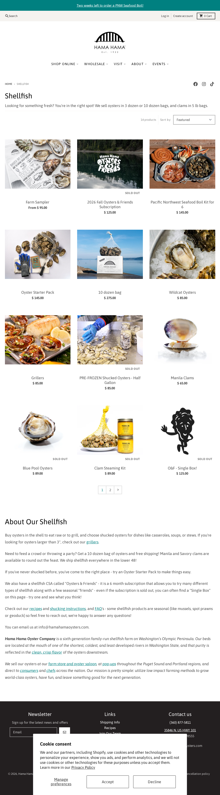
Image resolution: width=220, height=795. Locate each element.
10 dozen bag (109, 292)
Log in (165, 16)
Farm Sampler (37, 202)
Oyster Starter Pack (37, 292)
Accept (108, 782)
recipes (35, 608)
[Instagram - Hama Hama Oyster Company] (204, 84)
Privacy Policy (83, 767)
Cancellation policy (197, 773)
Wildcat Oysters (182, 292)
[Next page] (118, 490)
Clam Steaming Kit (109, 468)
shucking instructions (68, 608)
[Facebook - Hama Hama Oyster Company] (195, 84)
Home (8, 84)
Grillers (37, 378)
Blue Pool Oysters (37, 468)
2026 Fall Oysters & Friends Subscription (110, 204)
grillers (92, 542)
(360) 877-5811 (180, 722)
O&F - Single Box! (182, 468)
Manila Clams (182, 378)
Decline (154, 782)
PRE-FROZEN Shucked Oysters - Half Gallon (110, 380)
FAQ (98, 608)
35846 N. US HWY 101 (180, 730)
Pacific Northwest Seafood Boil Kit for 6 (182, 204)
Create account (183, 16)
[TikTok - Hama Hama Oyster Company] (212, 84)
